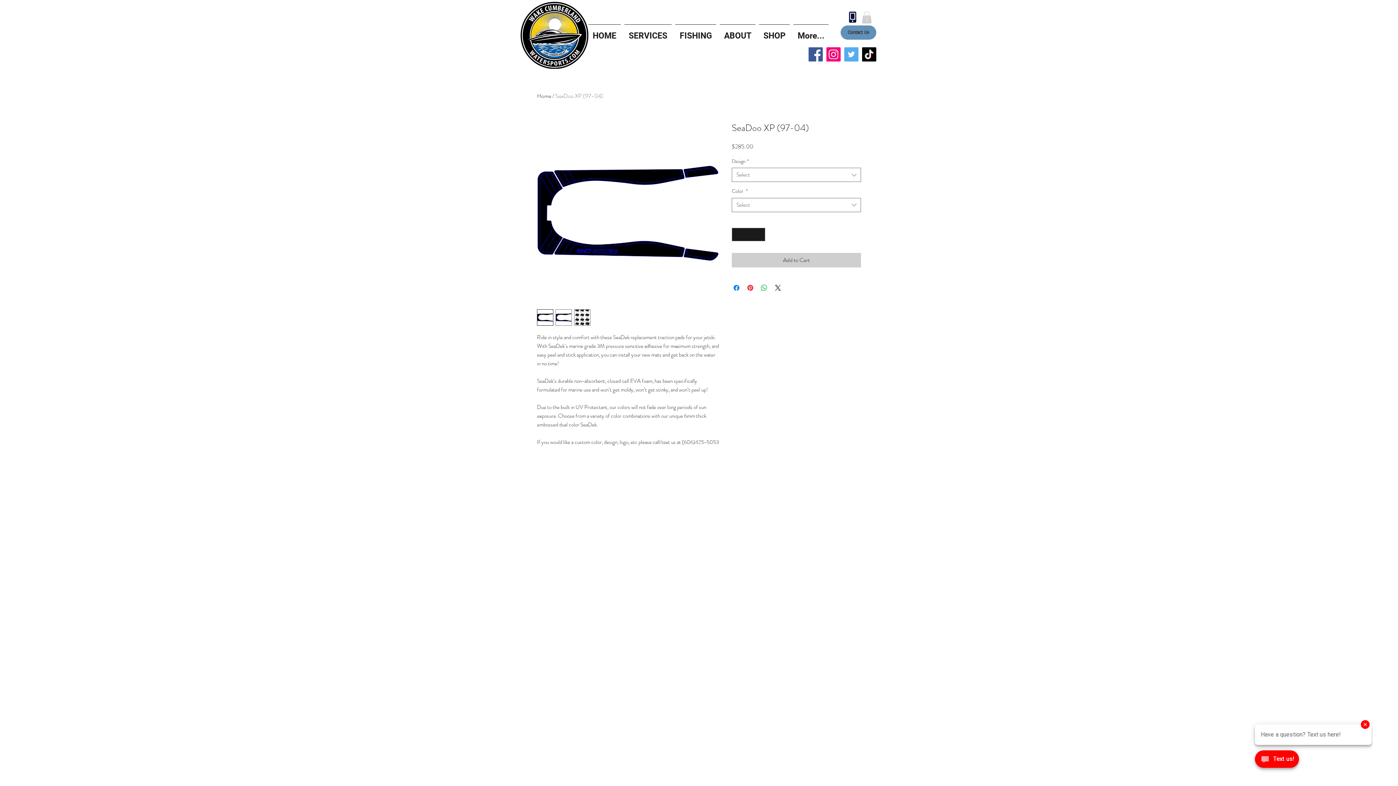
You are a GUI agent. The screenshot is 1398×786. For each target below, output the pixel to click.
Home (544, 96)
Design (740, 161)
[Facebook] (816, 54)
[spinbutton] (748, 234)
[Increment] (759, 234)
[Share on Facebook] (736, 287)
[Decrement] (737, 234)
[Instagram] (833, 54)
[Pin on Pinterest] (750, 287)
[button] (867, 17)
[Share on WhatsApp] (764, 287)
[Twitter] (851, 54)
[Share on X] (778, 287)
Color (740, 191)
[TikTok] (869, 54)
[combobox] (796, 175)
